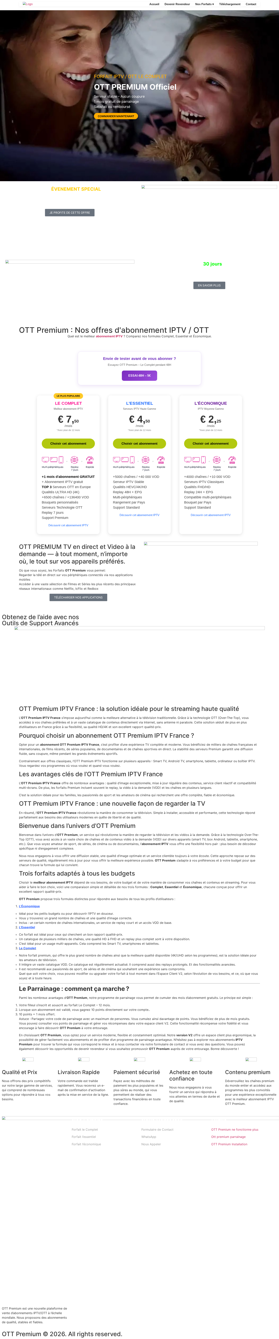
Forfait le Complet (85, 1129)
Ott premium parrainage (228, 1137)
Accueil (154, 4)
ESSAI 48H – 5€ (139, 375)
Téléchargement (229, 4)
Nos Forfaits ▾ (204, 4)
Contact (251, 4)
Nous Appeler (151, 1144)
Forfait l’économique (86, 1144)
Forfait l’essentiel (84, 1137)
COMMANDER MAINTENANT (116, 116)
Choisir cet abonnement (68, 443)
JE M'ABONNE (107, 120)
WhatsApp (148, 1137)
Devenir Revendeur (177, 4)
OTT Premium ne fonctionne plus (234, 1129)
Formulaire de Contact (157, 1129)
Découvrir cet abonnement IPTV (68, 525)
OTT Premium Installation (229, 1144)
